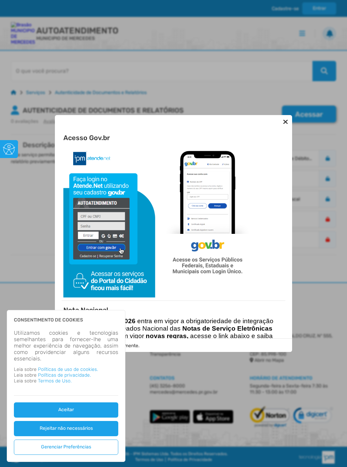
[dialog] (66, 386)
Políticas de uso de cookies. (68, 369)
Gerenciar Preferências (66, 447)
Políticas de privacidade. (64, 375)
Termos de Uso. (55, 381)
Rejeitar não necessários (66, 428)
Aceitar (66, 410)
